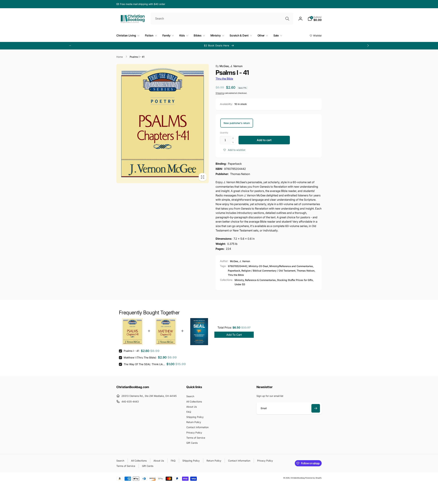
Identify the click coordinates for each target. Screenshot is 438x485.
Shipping (220, 93)
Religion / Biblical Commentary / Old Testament (268, 270)
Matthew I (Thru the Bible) (140, 357)
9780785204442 (237, 266)
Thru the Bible (224, 78)
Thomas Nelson (305, 270)
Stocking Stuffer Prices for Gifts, (295, 280)
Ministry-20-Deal (258, 266)
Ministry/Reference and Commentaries (291, 266)
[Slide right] (367, 45)
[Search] (287, 18)
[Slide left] (70, 45)
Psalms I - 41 (131, 350)
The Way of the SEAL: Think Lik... (144, 364)
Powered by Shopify (313, 478)
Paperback (234, 270)
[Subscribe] (315, 408)
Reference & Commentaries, (260, 280)
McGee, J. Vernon (229, 66)
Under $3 (240, 284)
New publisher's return (237, 123)
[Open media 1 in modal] (162, 123)
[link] (140, 4)
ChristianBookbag (298, 478)
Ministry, (239, 280)
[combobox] (222, 19)
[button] (315, 18)
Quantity (224, 132)
